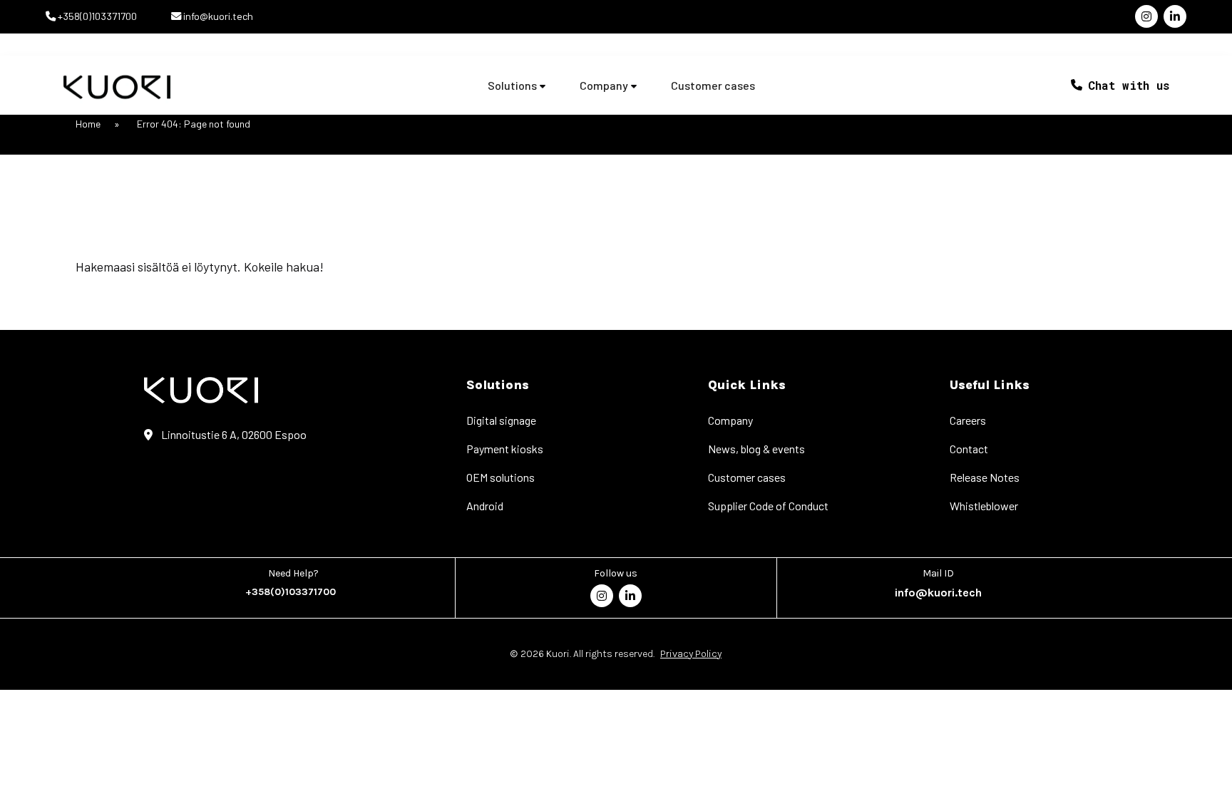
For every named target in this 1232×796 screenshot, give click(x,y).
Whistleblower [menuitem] (984, 505)
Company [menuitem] (730, 420)
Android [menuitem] (484, 505)
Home (88, 124)
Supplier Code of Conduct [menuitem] (768, 505)
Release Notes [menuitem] (985, 477)
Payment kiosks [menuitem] (504, 448)
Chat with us (1128, 85)
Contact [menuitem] (969, 448)
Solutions (512, 85)
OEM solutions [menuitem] (500, 477)
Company (604, 85)
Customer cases (713, 85)
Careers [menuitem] (968, 420)
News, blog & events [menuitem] (756, 448)
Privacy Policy (691, 654)
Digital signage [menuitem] (501, 420)
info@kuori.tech (217, 16)
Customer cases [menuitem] (747, 477)
